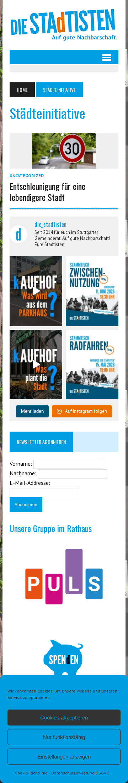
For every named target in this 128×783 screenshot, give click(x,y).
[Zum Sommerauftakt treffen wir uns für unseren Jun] (92, 291)
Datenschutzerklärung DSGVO (80, 773)
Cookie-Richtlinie (31, 773)
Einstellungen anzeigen (64, 757)
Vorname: (21, 463)
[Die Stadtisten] (64, 25)
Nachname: (24, 473)
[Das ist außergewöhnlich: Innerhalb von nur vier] (36, 365)
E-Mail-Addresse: (30, 482)
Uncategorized (27, 175)
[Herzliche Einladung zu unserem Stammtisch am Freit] (92, 365)
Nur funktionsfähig (64, 737)
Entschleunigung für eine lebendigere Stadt (47, 191)
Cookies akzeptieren (64, 717)
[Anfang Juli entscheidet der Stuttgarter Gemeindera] (36, 291)
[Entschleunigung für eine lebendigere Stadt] (64, 163)
